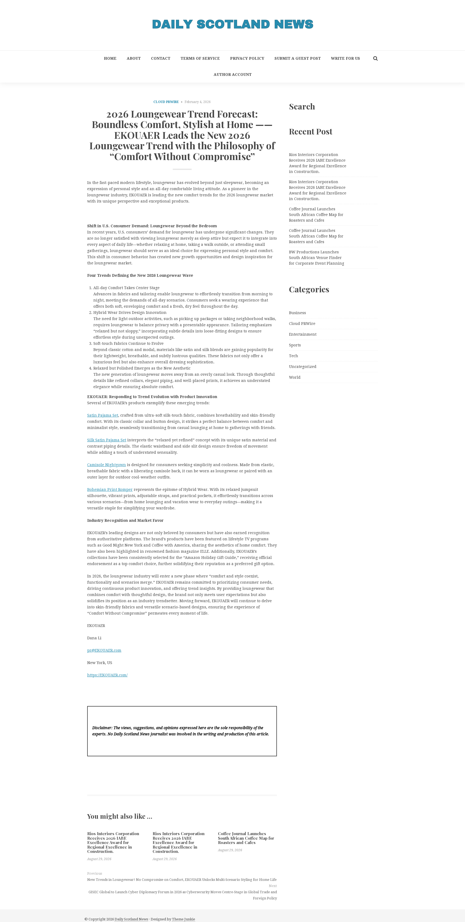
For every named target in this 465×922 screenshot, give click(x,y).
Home (110, 58)
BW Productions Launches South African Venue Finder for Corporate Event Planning (316, 257)
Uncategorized (302, 366)
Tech (293, 356)
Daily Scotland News (131, 919)
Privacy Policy (247, 58)
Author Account (233, 74)
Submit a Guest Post (297, 58)
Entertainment (302, 334)
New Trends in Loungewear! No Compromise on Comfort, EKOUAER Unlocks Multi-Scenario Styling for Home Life (182, 880)
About (134, 58)
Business (297, 313)
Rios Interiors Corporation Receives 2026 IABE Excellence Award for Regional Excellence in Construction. (113, 842)
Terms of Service (200, 58)
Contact (160, 58)
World (295, 377)
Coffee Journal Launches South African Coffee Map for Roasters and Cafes (246, 838)
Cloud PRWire (166, 102)
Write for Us (345, 58)
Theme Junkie (183, 919)
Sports (295, 345)
